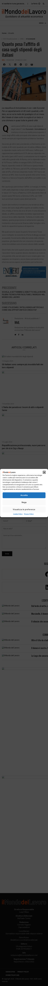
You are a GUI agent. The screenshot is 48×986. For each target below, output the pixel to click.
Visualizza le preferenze (24, 509)
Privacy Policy (29, 514)
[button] (44, 472)
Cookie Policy (18, 514)
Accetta (24, 495)
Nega (24, 502)
